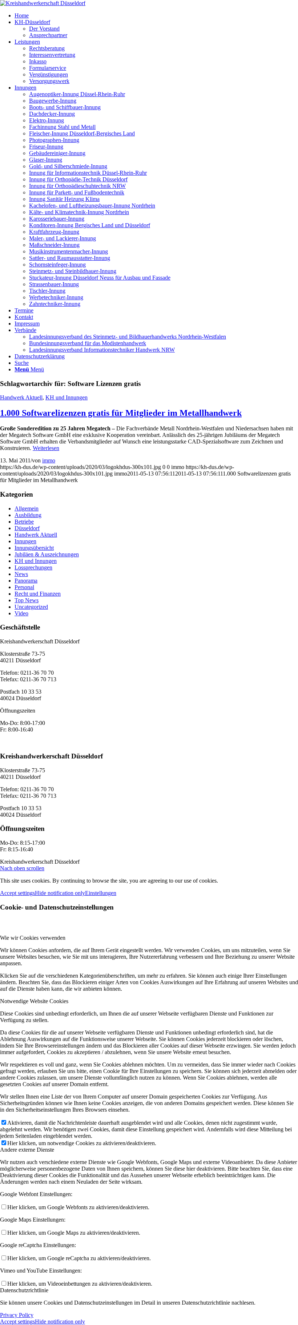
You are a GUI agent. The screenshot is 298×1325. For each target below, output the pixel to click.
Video (21, 613)
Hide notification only (60, 893)
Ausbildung (28, 515)
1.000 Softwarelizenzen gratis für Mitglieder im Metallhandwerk (121, 413)
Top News (27, 600)
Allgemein (27, 508)
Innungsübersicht (34, 548)
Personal (24, 587)
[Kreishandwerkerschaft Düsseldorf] (42, 3)
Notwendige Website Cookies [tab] (34, 1001)
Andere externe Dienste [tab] (27, 1150)
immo (48, 460)
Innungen (25, 541)
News (21, 574)
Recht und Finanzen (38, 594)
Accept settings (17, 893)
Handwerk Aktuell (21, 397)
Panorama (26, 580)
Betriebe (24, 521)
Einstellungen (100, 893)
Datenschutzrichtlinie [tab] (24, 1290)
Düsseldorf (27, 528)
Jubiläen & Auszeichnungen (47, 554)
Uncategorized (31, 607)
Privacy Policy (16, 1315)
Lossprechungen (33, 567)
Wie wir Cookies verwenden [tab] (32, 938)
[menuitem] (156, 15)
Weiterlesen (46, 448)
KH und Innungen (66, 397)
